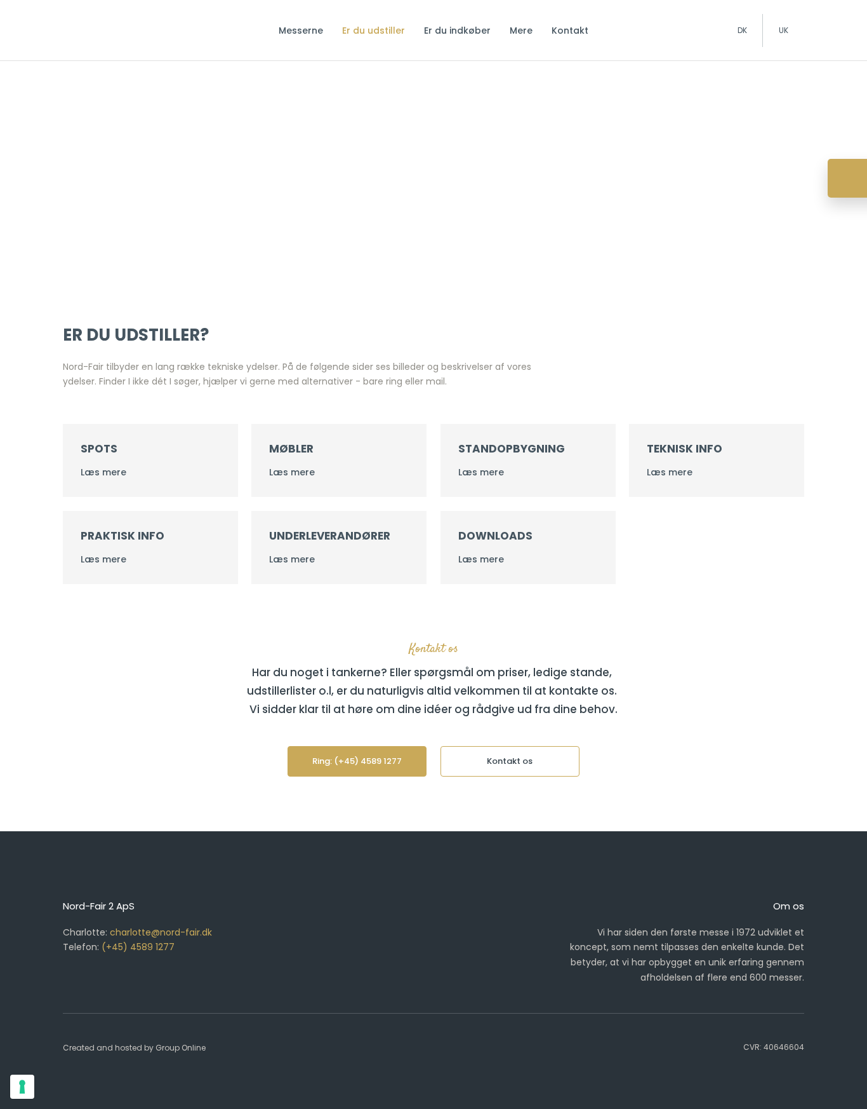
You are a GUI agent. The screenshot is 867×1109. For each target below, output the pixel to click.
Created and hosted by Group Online (134, 1047)
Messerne (301, 30)
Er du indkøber (457, 30)
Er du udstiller (373, 30)
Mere (521, 30)
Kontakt (570, 30)
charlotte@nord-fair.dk (161, 932)
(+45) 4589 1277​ (138, 947)
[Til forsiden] (118, 27)
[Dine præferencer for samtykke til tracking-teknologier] (22, 1087)
